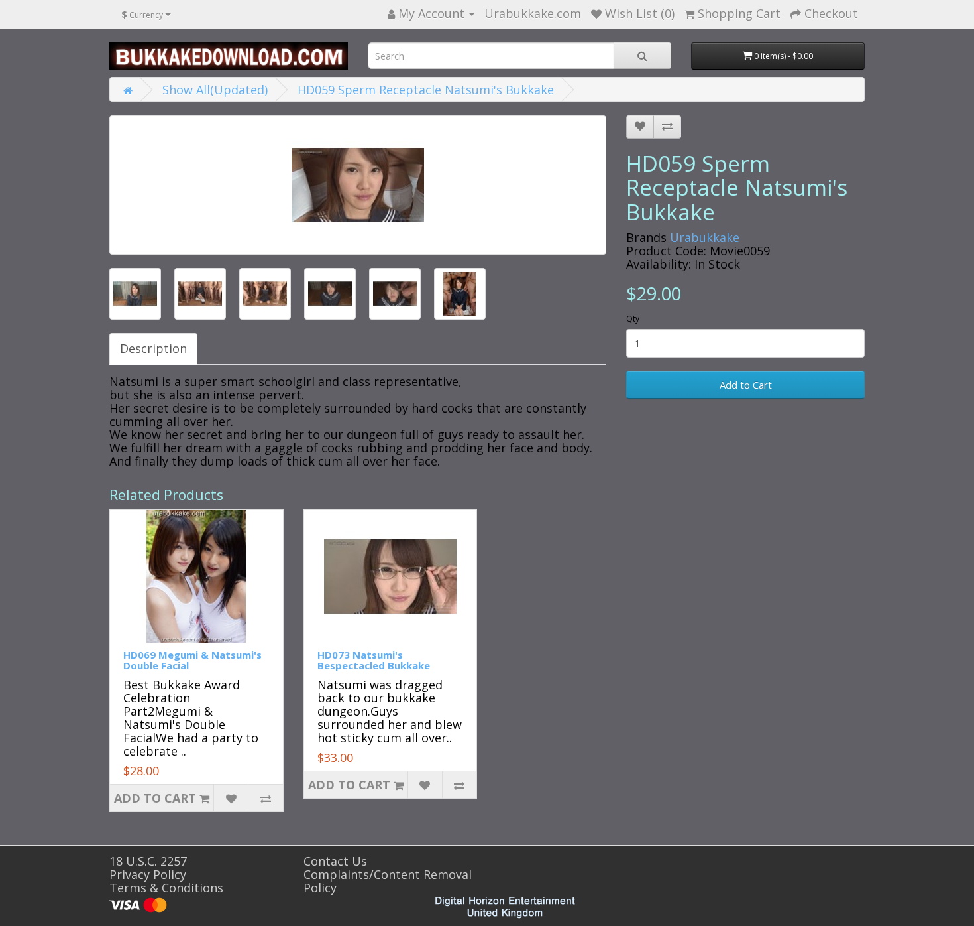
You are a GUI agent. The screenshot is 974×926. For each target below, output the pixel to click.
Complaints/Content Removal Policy (387, 880)
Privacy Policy (147, 874)
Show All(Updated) (215, 90)
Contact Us (335, 861)
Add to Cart (746, 384)
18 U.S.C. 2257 (148, 861)
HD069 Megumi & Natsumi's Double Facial (192, 660)
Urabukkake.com (532, 13)
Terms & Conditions (166, 887)
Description (153, 348)
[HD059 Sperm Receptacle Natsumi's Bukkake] (357, 185)
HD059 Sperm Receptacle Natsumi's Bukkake (426, 90)
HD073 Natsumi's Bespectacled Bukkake (373, 660)
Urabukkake (704, 237)
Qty (632, 318)
